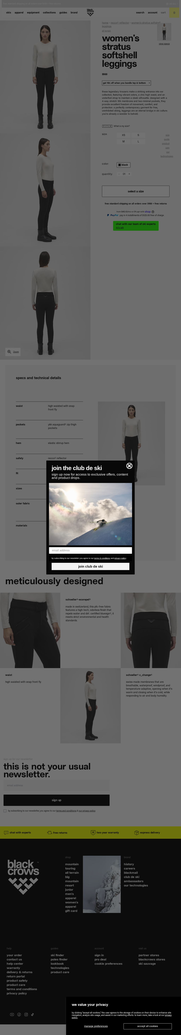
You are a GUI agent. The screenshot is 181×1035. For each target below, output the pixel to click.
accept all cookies (147, 1026)
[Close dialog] (129, 465)
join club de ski (90, 566)
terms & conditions (102, 558)
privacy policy (120, 558)
